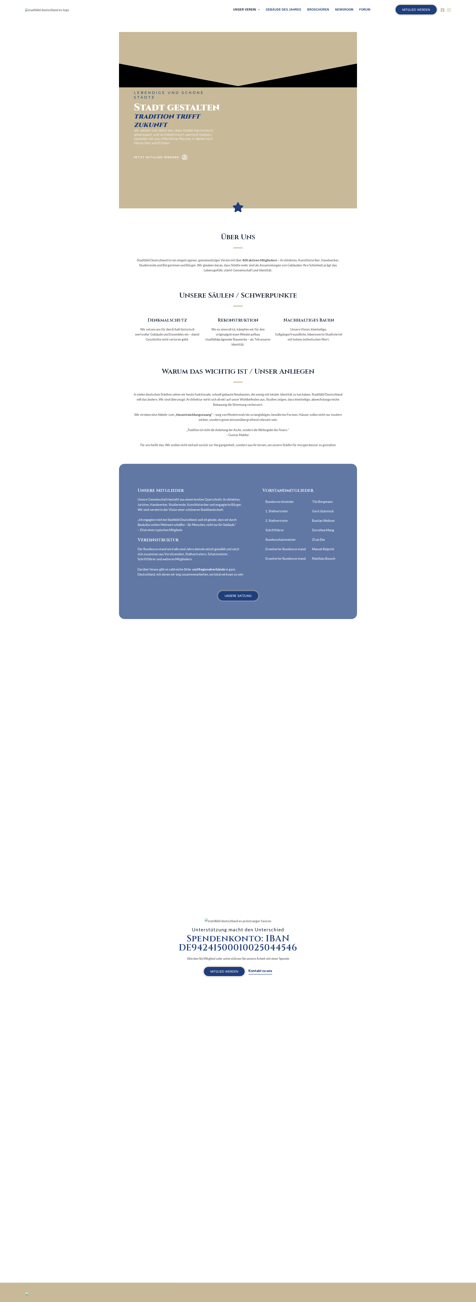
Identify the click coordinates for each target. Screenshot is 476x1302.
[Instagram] (449, 10)
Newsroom (344, 9)
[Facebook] (442, 10)
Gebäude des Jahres (283, 9)
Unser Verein (244, 9)
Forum (364, 9)
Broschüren (318, 9)
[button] (258, 9)
